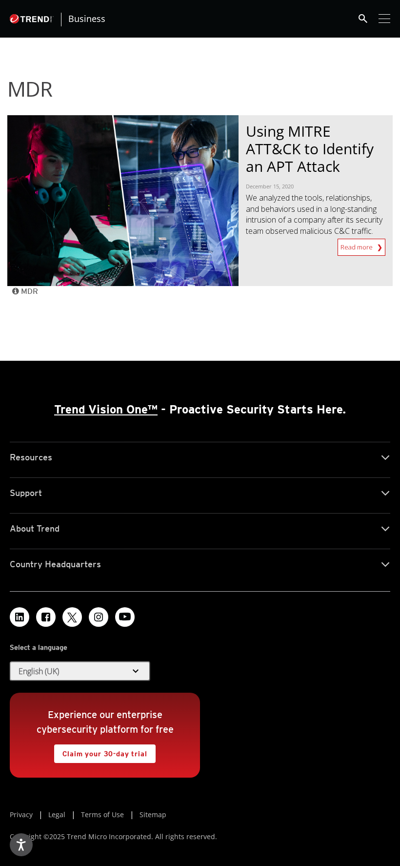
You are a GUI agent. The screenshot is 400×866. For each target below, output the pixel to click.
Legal (56, 814)
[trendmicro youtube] (125, 617)
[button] (80, 671)
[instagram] (98, 617)
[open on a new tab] (72, 617)
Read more (357, 245)
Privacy (21, 814)
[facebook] (46, 617)
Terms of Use (102, 814)
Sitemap (153, 814)
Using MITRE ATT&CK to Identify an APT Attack (310, 148)
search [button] (363, 18)
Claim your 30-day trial (100, 751)
